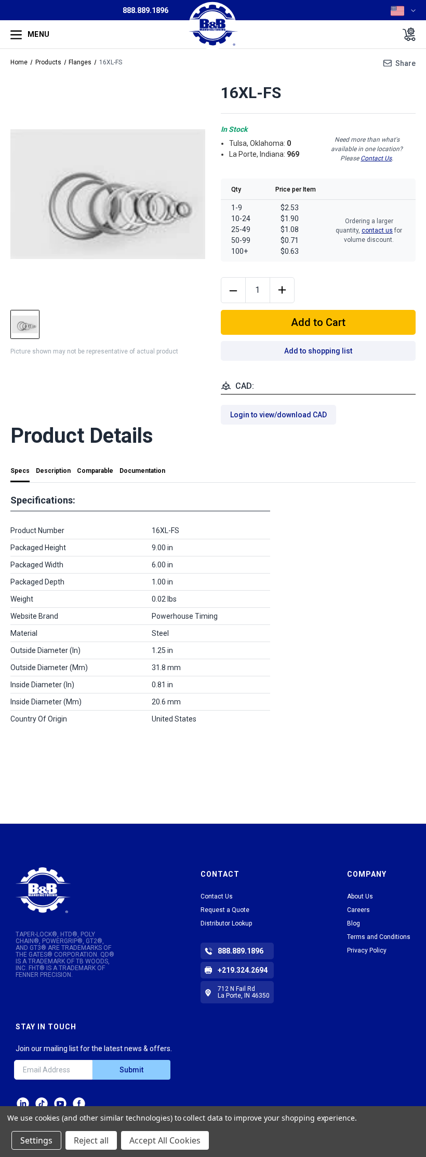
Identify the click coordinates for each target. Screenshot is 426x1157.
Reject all (91, 1140)
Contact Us (376, 158)
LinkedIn (23, 1103)
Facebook (79, 1103)
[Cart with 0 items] (406, 34)
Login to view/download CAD (278, 415)
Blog (353, 923)
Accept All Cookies (165, 1140)
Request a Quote (225, 910)
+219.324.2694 (243, 970)
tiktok (41, 1103)
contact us (377, 230)
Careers (358, 910)
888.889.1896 (145, 10)
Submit (131, 1070)
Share (405, 63)
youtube (60, 1103)
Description (53, 470)
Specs (20, 470)
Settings (36, 1140)
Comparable (95, 470)
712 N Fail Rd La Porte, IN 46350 (244, 992)
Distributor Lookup (226, 923)
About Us (360, 896)
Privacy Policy (367, 950)
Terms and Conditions (378, 937)
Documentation (142, 470)
